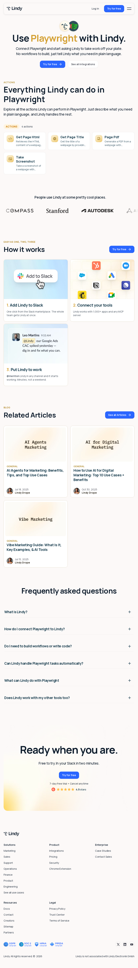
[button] (129, 9)
